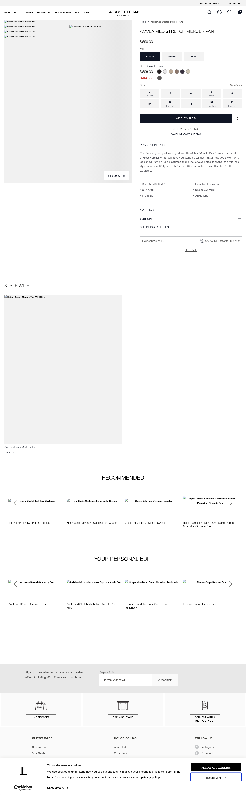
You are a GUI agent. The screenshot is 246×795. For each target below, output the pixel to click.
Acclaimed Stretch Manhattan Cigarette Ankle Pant (92, 605)
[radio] (159, 71)
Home (143, 21)
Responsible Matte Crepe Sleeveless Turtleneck (146, 605)
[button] (7, 12)
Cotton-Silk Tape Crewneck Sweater (145, 522)
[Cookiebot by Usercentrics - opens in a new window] (23, 788)
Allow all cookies (216, 767)
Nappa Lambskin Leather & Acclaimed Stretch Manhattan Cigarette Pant (209, 524)
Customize (214, 778)
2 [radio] (170, 93)
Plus (193, 56)
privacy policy (150, 777)
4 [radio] (191, 93)
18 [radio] (232, 104)
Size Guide (236, 85)
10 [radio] (149, 103)
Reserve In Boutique (185, 128)
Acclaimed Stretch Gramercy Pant (27, 603)
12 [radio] (170, 104)
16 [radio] (212, 104)
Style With (116, 175)
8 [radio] (232, 93)
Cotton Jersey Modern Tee (20, 447)
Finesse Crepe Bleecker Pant (200, 603)
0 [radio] (150, 93)
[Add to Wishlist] (237, 118)
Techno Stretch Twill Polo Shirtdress (29, 522)
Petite (172, 56)
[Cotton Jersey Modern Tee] (63, 369)
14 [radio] (191, 103)
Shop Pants (191, 249)
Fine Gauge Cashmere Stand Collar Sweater (92, 522)
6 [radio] (212, 93)
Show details (55, 787)
